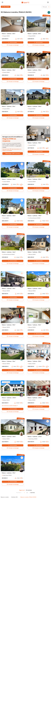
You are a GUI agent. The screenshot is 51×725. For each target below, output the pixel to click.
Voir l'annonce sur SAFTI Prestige (9, 405)
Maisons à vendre (5, 497)
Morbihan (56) (14, 497)
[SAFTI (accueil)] (25, 2)
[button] (12, 24)
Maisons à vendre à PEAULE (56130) (28, 497)
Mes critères (6, 6)
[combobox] (46, 7)
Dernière (32, 492)
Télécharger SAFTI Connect (12, 153)
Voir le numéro (13, 42)
